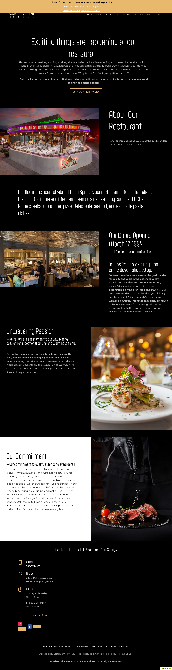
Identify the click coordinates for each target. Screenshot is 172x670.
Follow (22, 629)
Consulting (124, 646)
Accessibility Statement (52, 654)
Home (90, 15)
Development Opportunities (104, 646)
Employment (65, 646)
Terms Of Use (125, 654)
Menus (99, 15)
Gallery (149, 15)
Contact (159, 15)
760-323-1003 (33, 566)
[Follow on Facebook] (30, 626)
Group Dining (124, 15)
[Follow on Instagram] (20, 624)
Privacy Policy (74, 654)
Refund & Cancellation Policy (100, 654)
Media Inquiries (50, 646)
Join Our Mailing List (86, 91)
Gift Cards (138, 15)
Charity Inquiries (81, 646)
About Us (110, 15)
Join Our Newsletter (42, 615)
